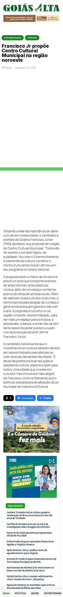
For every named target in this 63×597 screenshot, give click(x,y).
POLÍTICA (20, 593)
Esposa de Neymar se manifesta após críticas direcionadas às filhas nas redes (31, 586)
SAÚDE (35, 593)
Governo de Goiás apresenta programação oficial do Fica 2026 (29, 534)
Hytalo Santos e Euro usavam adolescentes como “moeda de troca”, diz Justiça (30, 578)
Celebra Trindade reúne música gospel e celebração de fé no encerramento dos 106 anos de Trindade (29, 515)
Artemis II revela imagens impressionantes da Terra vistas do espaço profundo (31, 560)
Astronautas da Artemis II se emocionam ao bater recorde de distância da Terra (30, 569)
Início (6, 593)
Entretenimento (12, 37)
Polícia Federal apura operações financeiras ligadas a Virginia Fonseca (30, 543)
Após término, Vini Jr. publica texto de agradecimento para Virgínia (27, 552)
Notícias (32, 37)
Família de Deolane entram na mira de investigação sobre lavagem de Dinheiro (28, 526)
